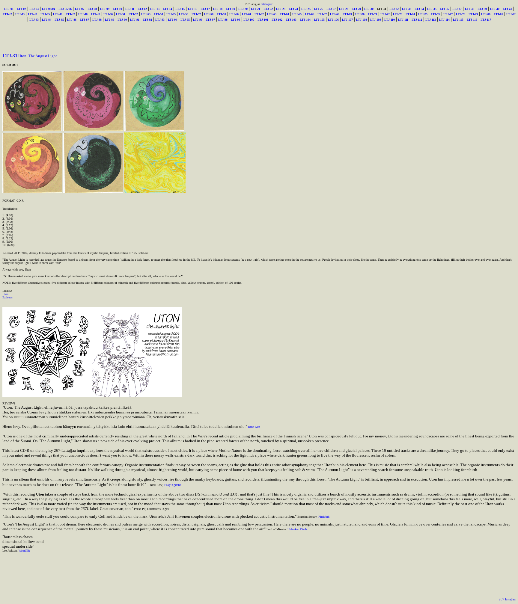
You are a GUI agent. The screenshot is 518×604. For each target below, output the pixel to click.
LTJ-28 (343, 8)
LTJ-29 (356, 8)
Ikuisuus (7, 297)
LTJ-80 (485, 14)
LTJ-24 (293, 8)
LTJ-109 (375, 19)
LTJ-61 (246, 14)
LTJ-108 (361, 19)
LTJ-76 (435, 14)
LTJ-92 (147, 19)
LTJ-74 (410, 14)
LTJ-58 (208, 14)
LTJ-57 (196, 14)
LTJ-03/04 (48, 8)
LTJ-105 (319, 19)
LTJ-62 (259, 14)
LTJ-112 (417, 19)
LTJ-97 (210, 19)
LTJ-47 (70, 14)
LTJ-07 (79, 8)
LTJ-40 (494, 8)
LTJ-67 (322, 14)
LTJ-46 (57, 14)
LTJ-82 (511, 14)
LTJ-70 (360, 14)
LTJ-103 (291, 19)
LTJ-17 (205, 8)
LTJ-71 (372, 14)
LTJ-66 (309, 14)
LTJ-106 (333, 19)
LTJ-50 (108, 14)
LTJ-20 (243, 8)
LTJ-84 (46, 19)
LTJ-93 (160, 19)
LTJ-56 (183, 14)
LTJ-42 (7, 14)
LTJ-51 (120, 14)
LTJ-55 (171, 14)
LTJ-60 (234, 14)
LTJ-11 (129, 8)
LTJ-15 (180, 8)
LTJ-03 (34, 8)
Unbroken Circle (297, 529)
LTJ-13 (154, 8)
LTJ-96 (197, 19)
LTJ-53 (145, 14)
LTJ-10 (117, 8)
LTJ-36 (444, 8)
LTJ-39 (482, 8)
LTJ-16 (192, 8)
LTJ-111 (403, 19)
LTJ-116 (472, 19)
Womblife (24, 550)
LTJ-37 (457, 8)
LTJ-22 (268, 8)
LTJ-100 (248, 19)
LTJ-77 (448, 14)
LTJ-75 (422, 14)
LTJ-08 (92, 8)
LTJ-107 (347, 19)
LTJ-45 (45, 14)
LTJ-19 (230, 8)
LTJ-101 (263, 19)
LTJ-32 (394, 8)
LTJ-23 (280, 8)
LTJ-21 (255, 8)
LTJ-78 (460, 14)
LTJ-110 (389, 19)
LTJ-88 (97, 19)
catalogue (266, 4)
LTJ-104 (305, 19)
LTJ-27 (331, 8)
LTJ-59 (221, 14)
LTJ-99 (235, 19)
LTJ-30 (369, 8)
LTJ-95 (185, 19)
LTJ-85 (59, 19)
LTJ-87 (84, 19)
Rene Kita (254, 426)
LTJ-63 (271, 14)
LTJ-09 (104, 8)
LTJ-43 (20, 14)
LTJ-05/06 (65, 8)
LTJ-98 (223, 19)
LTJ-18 (217, 8)
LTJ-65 (297, 14)
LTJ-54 (158, 14)
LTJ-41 (507, 8)
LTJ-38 (469, 8)
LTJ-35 (431, 8)
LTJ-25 (306, 8)
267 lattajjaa (507, 599)
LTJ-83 (34, 19)
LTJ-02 (21, 8)
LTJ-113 (430, 19)
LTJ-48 (83, 14)
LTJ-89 (109, 19)
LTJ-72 (385, 14)
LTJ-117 (486, 19)
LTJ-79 (473, 14)
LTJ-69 (347, 14)
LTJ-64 (284, 14)
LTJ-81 (498, 14)
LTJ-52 (133, 14)
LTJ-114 (444, 19)
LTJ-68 (334, 14)
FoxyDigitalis (172, 485)
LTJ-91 (134, 19)
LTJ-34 (419, 8)
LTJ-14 (167, 8)
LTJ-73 (397, 14)
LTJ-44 (32, 14)
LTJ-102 (277, 19)
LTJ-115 (458, 19)
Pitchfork (323, 516)
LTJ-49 (95, 14)
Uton (5, 294)
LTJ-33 (406, 8)
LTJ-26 (318, 8)
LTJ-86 (71, 19)
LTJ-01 (8, 8)
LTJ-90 (122, 19)
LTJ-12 (142, 8)
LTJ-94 (172, 19)
